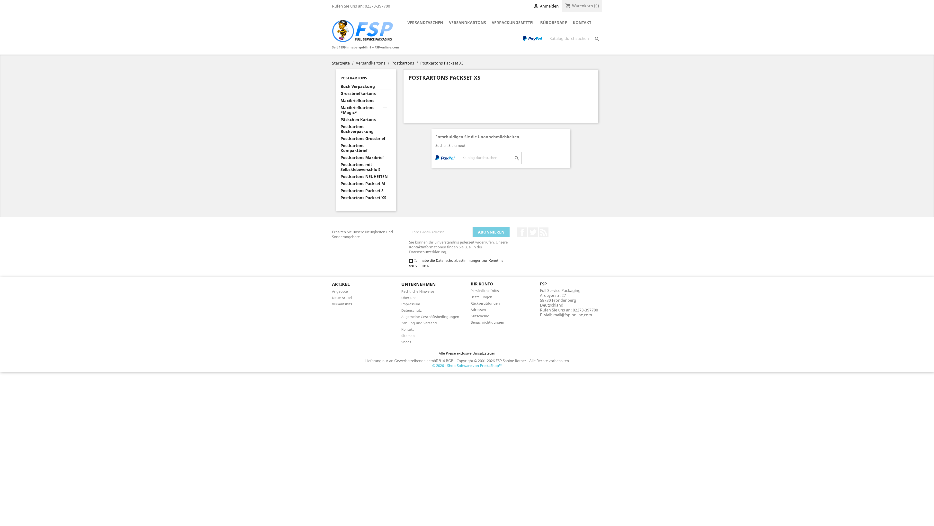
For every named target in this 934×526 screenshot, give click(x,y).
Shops (406, 342)
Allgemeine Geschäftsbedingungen (430, 316)
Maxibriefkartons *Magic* (357, 110)
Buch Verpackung (358, 86)
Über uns (408, 297)
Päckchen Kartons (358, 119)
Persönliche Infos (485, 290)
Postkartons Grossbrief (363, 138)
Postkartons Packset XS (363, 197)
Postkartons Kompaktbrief (354, 148)
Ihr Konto (482, 284)
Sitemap (408, 335)
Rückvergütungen (485, 303)
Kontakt (582, 22)
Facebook (522, 232)
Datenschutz (411, 310)
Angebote (340, 291)
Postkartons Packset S (362, 190)
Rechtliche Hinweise (417, 291)
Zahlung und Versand (419, 323)
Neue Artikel (342, 297)
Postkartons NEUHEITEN (364, 176)
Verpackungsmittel (513, 22)
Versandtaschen (425, 22)
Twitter (533, 232)
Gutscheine (480, 316)
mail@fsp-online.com (572, 315)
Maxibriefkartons (357, 100)
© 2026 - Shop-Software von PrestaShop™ (467, 365)
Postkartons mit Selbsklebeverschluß (360, 167)
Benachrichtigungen (487, 322)
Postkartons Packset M (363, 183)
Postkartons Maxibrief (362, 157)
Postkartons (354, 77)
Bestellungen (481, 297)
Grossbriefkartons (358, 93)
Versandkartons (467, 22)
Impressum (410, 304)
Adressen (478, 309)
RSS (543, 232)
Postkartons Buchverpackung (357, 129)
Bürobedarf (553, 22)
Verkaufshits (342, 304)
